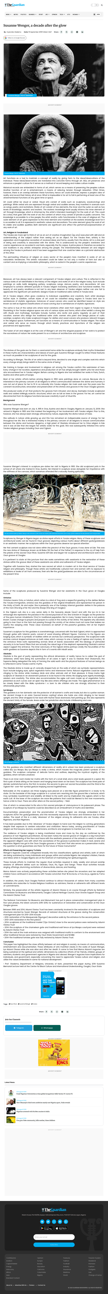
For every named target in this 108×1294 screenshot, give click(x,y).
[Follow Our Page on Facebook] (42, 1222)
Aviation (9, 1261)
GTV (68, 14)
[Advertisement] (54, 447)
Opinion (54, 14)
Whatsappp (48, 1028)
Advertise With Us (20, 1285)
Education (41, 1266)
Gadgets (91, 1269)
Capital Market (11, 1264)
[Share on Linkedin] (82, 32)
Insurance (67, 1269)
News (8, 14)
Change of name (95, 1275)
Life (47, 14)
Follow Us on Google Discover (16, 38)
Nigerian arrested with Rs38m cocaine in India (33, 1111)
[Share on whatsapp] (71, 32)
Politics (23, 14)
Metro (16, 14)
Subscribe (54, 1245)
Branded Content (13, 1278)
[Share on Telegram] (77, 32)
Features (66, 1258)
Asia (7, 1275)
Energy (8, 1266)
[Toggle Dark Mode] (95, 5)
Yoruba (34, 1004)
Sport (41, 14)
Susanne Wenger (24, 1004)
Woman (75, 14)
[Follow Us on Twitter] (48, 1222)
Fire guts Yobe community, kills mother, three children (35, 1120)
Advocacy (10, 1269)
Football (66, 1264)
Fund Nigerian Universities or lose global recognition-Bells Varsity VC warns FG (44, 1094)
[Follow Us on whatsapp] (66, 1222)
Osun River (13, 1004)
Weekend (92, 1261)
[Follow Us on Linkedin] (60, 1222)
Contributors (11, 1258)
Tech (61, 14)
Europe (40, 1261)
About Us (9, 1285)
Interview (91, 1264)
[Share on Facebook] (61, 32)
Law (89, 1272)
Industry (66, 1266)
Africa (8, 1272)
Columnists (41, 1272)
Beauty (40, 1264)
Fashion (66, 1261)
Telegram (20, 1028)
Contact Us (41, 1285)
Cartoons (40, 1269)
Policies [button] (31, 1285)
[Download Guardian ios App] (61, 1228)
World (65, 1275)
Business (32, 14)
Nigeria (40, 1275)
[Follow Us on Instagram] (54, 1222)
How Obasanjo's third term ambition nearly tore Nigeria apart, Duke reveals (43, 1103)
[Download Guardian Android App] (46, 1228)
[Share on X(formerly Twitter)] (66, 32)
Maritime (66, 1272)
